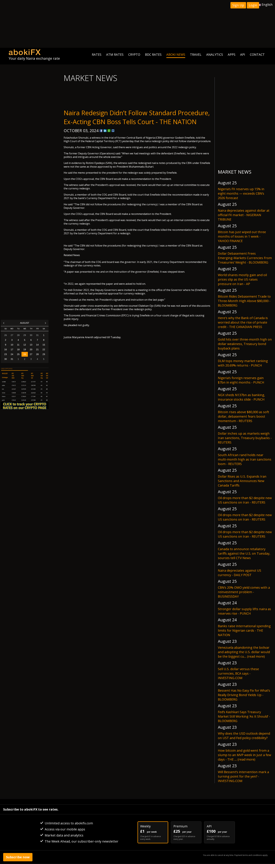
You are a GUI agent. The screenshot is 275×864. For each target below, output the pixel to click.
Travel (195, 54)
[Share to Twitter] (113, 130)
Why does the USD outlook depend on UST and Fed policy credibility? (244, 735)
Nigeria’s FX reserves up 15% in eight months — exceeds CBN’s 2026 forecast (241, 193)
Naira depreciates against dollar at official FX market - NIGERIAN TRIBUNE (243, 215)
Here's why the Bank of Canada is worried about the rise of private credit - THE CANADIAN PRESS (243, 322)
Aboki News (175, 54)
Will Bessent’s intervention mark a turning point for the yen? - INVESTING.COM (243, 776)
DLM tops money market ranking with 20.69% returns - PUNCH (243, 363)
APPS (231, 54)
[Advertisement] (137, 24)
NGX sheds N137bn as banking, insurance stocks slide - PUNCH (241, 397)
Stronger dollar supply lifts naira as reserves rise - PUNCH (244, 611)
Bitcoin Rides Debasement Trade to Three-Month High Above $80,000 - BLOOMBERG (244, 300)
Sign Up (238, 5)
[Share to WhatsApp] (109, 130)
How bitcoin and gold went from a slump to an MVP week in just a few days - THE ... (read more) (244, 755)
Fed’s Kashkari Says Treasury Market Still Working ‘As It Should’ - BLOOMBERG (244, 716)
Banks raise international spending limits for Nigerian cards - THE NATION (244, 630)
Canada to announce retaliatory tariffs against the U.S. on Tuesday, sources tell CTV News (244, 553)
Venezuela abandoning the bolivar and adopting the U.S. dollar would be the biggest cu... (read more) (244, 652)
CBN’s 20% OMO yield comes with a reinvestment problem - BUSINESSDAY (244, 592)
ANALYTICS (214, 54)
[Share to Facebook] (101, 130)
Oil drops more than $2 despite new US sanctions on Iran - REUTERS (245, 500)
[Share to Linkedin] (105, 130)
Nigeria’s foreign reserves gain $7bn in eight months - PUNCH (241, 380)
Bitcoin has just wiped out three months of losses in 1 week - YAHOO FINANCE (242, 236)
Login (253, 5)
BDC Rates (153, 54)
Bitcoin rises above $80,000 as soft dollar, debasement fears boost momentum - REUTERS (243, 416)
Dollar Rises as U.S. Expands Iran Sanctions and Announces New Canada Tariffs (242, 480)
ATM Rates (114, 54)
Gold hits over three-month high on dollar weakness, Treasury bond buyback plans (245, 343)
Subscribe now (18, 857)
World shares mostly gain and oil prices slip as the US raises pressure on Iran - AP (242, 279)
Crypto (134, 54)
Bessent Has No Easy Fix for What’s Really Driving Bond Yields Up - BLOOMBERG (244, 695)
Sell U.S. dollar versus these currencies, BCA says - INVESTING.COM (238, 673)
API (242, 54)
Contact (257, 54)
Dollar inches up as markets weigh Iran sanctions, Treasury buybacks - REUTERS (245, 437)
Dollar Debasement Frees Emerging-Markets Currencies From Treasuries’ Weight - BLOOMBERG (245, 257)
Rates (96, 54)
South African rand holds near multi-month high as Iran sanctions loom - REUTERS (244, 459)
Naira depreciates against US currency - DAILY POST (239, 572)
